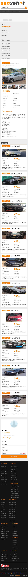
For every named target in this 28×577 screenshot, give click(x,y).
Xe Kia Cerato (3, 507)
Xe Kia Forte (3, 509)
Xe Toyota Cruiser (4, 482)
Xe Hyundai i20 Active (13, 509)
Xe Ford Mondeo (14, 479)
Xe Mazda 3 (14, 527)
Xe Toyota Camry (4, 473)
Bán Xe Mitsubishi (14, 483)
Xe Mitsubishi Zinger (15, 495)
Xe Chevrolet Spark (4, 529)
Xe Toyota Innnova (4, 468)
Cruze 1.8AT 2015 (11, 310)
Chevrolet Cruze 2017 (5, 46)
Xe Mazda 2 (14, 526)
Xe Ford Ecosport (14, 468)
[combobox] (14, 450)
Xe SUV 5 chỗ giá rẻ (4, 554)
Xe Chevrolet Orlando (4, 537)
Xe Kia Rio (2, 511)
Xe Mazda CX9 (14, 533)
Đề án (14, 573)
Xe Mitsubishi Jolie (14, 489)
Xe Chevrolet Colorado (5, 535)
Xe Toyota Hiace (4, 479)
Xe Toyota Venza (4, 477)
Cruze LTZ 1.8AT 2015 (12, 173)
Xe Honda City (14, 542)
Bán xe (18, 11)
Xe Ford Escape (14, 471)
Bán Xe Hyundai (12, 499)
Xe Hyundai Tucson (12, 513)
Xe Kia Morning (3, 502)
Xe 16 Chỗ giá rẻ (4, 558)
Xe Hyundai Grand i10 (13, 507)
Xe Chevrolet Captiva (4, 533)
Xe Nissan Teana (13, 556)
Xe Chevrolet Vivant (4, 539)
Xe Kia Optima (3, 515)
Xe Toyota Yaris (3, 475)
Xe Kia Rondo (3, 517)
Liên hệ (17, 573)
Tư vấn (10, 14)
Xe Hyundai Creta (12, 515)
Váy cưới (21, 573)
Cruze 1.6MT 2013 (11, 228)
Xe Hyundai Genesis (12, 519)
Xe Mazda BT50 (15, 535)
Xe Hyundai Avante (12, 506)
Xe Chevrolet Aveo (4, 527)
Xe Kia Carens (3, 506)
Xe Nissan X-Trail (13, 560)
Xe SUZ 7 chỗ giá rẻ (4, 556)
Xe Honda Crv (14, 546)
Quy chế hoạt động (8, 573)
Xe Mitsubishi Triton (14, 493)
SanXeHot (18, 575)
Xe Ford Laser (13, 477)
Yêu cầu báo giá (14, 456)
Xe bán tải (2, 560)
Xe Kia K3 (2, 504)
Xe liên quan (4, 35)
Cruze (10, 20)
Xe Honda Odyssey (15, 547)
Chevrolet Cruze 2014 (5, 53)
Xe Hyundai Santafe (12, 502)
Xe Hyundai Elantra (12, 517)
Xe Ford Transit (14, 481)
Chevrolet (5, 20)
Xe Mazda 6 (14, 529)
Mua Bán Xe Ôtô (4, 550)
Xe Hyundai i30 (12, 511)
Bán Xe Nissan (13, 550)
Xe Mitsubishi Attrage (15, 486)
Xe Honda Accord (15, 540)
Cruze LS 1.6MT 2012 (12, 201)
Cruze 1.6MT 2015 (11, 256)
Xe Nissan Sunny (13, 553)
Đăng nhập (7, 17)
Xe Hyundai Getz (12, 520)
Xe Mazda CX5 (14, 531)
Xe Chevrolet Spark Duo (5, 531)
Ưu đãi (11, 11)
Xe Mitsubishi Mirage (15, 497)
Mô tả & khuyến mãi (5, 32)
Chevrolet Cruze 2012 (5, 58)
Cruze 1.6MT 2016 (11, 146)
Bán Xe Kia (3, 499)
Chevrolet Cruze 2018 (5, 43)
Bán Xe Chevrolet (4, 523)
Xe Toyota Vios (3, 466)
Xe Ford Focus (13, 473)
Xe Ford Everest (14, 469)
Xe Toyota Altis (3, 471)
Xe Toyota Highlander (5, 481)
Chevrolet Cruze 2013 (5, 55)
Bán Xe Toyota (4, 463)
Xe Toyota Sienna (4, 484)
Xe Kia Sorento (3, 513)
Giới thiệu (2, 573)
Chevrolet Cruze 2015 (6, 51)
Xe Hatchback (3, 553)
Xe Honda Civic (15, 544)
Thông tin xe (4, 30)
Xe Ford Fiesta (13, 475)
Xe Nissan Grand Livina (14, 558)
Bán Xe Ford (13, 463)
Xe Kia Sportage (4, 519)
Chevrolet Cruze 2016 (5, 48)
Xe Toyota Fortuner (4, 469)
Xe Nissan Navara (13, 554)
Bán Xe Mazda (15, 523)
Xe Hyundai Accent (12, 504)
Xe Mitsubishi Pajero (15, 491)
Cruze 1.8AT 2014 (11, 283)
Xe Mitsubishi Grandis (15, 488)
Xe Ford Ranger (14, 466)
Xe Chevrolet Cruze (4, 526)
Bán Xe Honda (15, 537)
